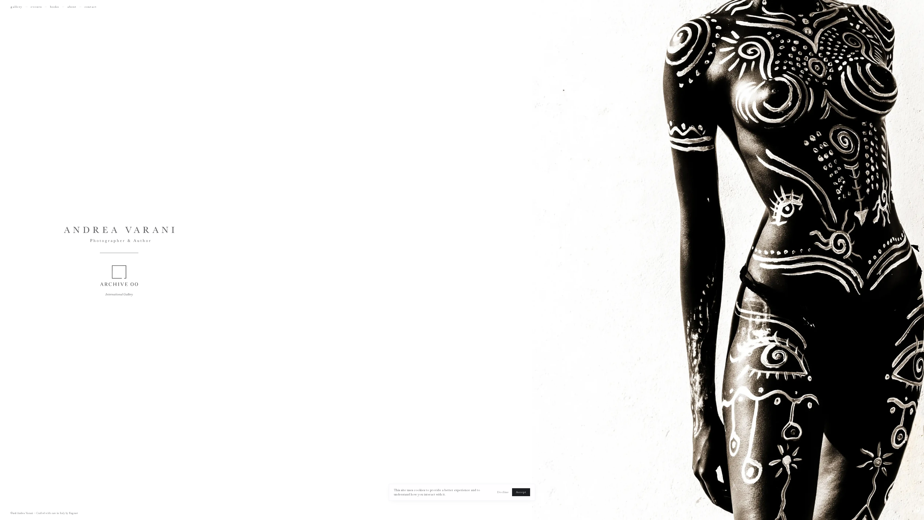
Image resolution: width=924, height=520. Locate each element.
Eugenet (73, 513)
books (54, 6)
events (36, 6)
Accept (521, 492)
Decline (503, 492)
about (72, 6)
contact (91, 6)
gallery (17, 6)
